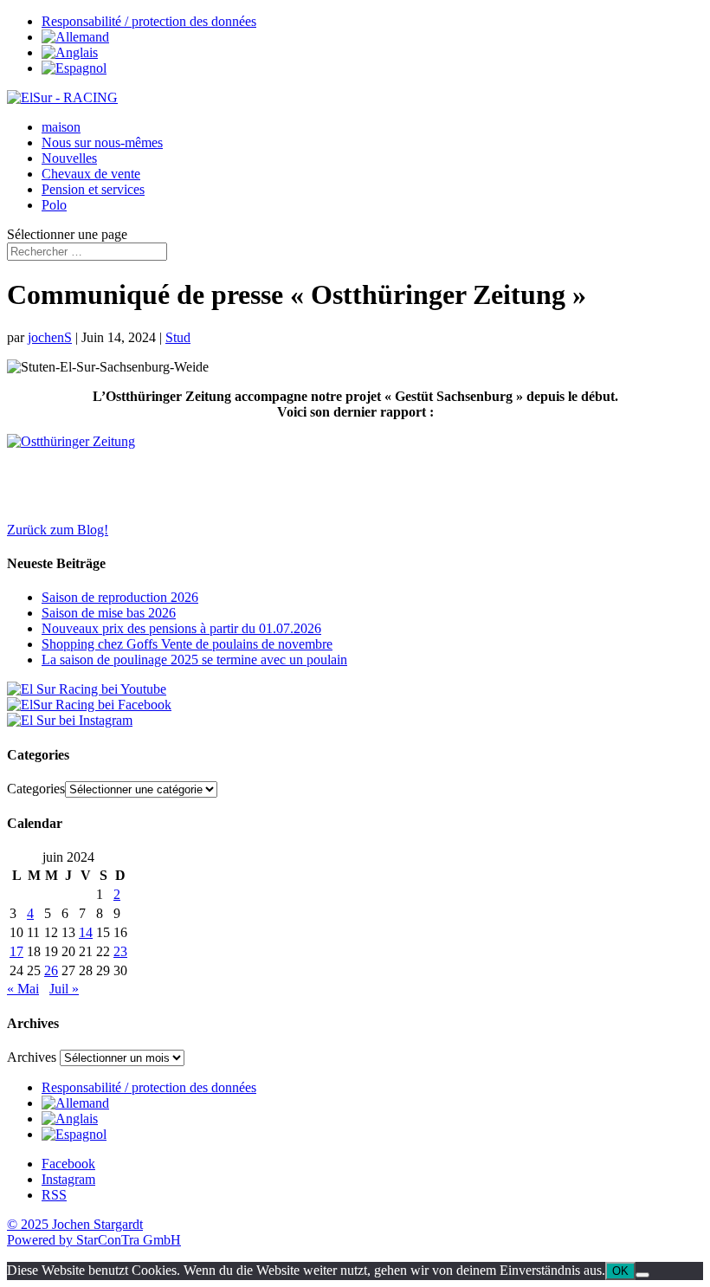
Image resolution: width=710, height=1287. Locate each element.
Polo (54, 204)
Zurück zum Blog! (57, 529)
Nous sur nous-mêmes (102, 142)
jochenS (50, 337)
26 (51, 970)
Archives (31, 1057)
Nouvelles (69, 158)
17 (16, 951)
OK (620, 1270)
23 (120, 951)
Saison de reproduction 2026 (120, 597)
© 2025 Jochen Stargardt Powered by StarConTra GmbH (94, 1232)
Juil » (64, 988)
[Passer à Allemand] (75, 36)
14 (86, 932)
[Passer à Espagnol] (74, 68)
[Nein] (642, 1274)
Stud (177, 337)
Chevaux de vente (91, 173)
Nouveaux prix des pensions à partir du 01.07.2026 (181, 628)
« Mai (23, 988)
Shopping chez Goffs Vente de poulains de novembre (187, 644)
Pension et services (93, 189)
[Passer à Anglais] (70, 52)
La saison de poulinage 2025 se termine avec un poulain (194, 659)
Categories (36, 788)
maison (61, 127)
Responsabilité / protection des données (149, 21)
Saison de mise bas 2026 (109, 612)
